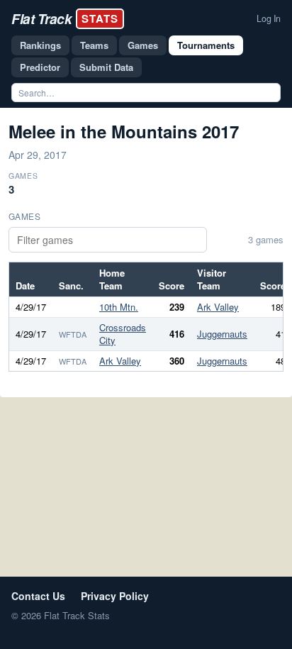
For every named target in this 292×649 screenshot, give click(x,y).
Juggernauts (222, 333)
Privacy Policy (115, 596)
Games (143, 45)
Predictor (40, 67)
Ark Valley (218, 307)
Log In (269, 18)
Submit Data (106, 67)
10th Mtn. (118, 307)
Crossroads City (122, 334)
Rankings (40, 45)
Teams (94, 45)
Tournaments (206, 45)
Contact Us (38, 596)
